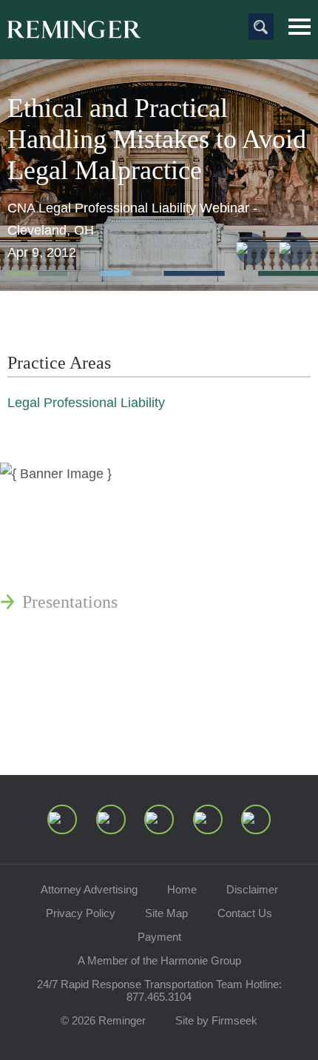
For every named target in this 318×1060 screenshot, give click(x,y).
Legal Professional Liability (86, 402)
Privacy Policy (80, 913)
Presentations (70, 601)
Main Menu (299, 27)
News (42, 495)
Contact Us (244, 913)
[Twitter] (159, 819)
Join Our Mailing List (99, 729)
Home (182, 889)
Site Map (166, 913)
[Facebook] (208, 819)
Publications (66, 530)
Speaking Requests (90, 693)
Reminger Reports (87, 566)
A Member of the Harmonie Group (159, 960)
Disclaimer (252, 889)
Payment (159, 936)
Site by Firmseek (216, 1020)
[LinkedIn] (111, 819)
